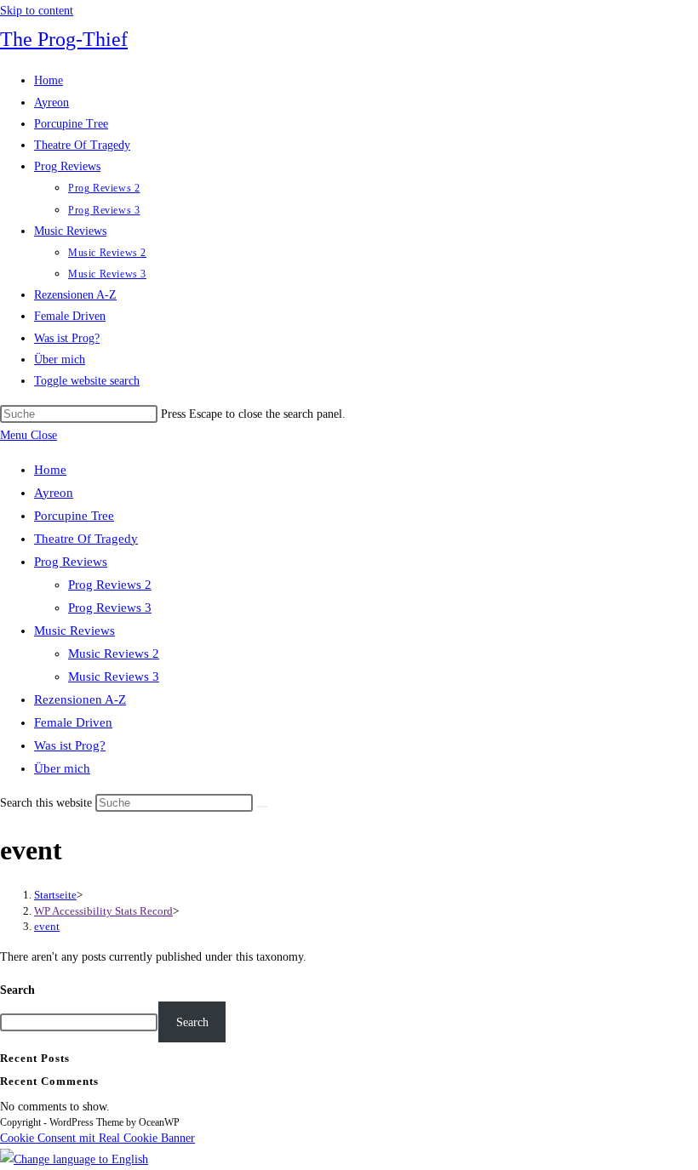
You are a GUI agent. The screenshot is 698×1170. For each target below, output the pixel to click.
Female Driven (73, 722)
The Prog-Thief (64, 39)
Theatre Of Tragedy (86, 538)
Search (17, 990)
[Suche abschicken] (262, 806)
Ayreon (53, 492)
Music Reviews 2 (113, 653)
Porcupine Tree (74, 515)
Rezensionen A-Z (80, 699)
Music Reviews (74, 630)
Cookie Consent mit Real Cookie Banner (97, 1138)
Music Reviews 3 (113, 676)
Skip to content (36, 10)
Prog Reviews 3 (110, 607)
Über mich (62, 768)
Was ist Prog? (70, 745)
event (47, 926)
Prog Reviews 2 (110, 584)
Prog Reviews (70, 561)
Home (50, 470)
